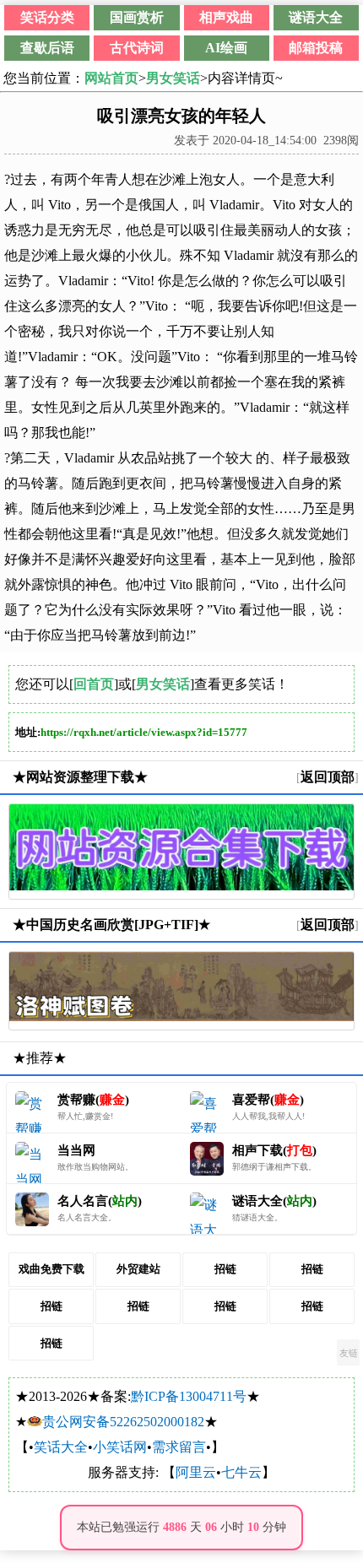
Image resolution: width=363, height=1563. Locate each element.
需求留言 (179, 1447)
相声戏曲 (226, 17)
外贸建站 (138, 1269)
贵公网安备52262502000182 (123, 1421)
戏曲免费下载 (51, 1269)
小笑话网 (120, 1447)
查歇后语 (47, 48)
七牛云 (241, 1472)
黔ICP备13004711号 (189, 1396)
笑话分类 (47, 17)
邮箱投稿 (316, 48)
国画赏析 (137, 17)
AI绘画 (226, 48)
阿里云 (196, 1472)
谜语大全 (316, 17)
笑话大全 (61, 1447)
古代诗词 (137, 48)
